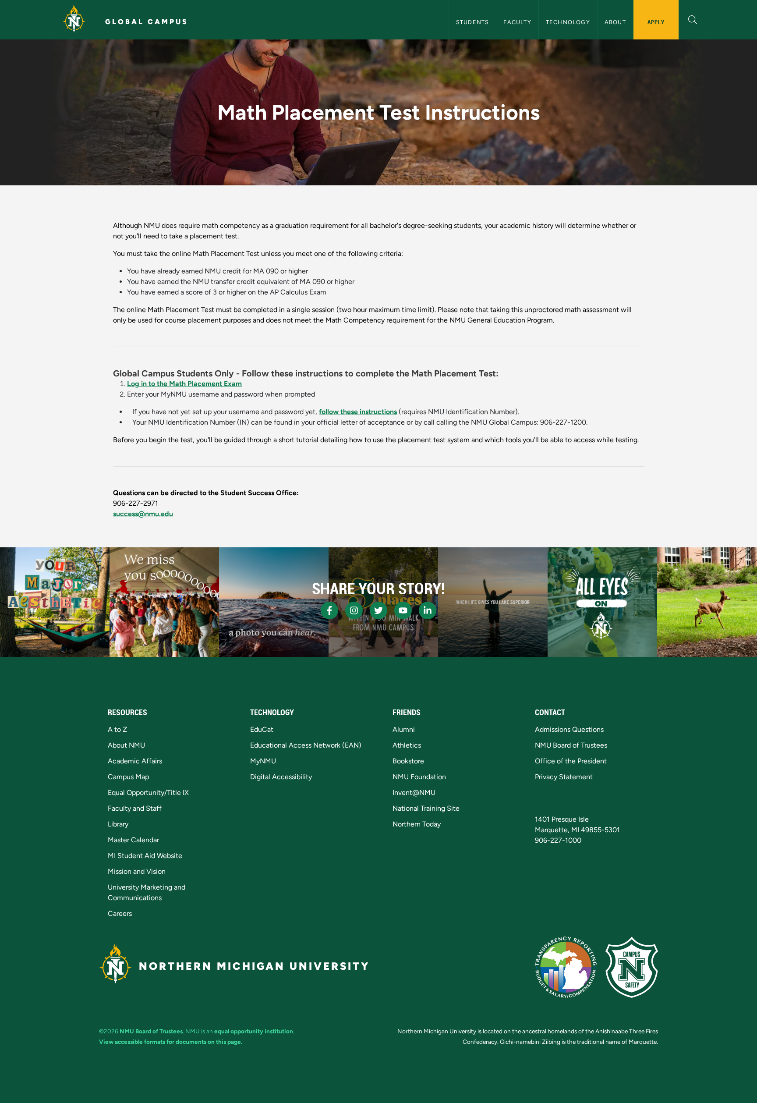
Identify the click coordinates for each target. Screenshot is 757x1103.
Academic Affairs (135, 761)
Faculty (517, 22)
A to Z (117, 729)
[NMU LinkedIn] (427, 610)
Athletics (407, 745)
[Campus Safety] (631, 967)
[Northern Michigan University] (74, 19)
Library (118, 824)
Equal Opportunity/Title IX (148, 792)
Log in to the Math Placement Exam (184, 383)
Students (472, 22)
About (615, 22)
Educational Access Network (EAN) (305, 745)
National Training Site (426, 808)
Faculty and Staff (135, 808)
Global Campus (146, 22)
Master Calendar (133, 840)
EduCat (261, 729)
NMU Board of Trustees (571, 745)
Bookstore (408, 761)
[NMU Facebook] (329, 610)
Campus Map (128, 777)
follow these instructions (358, 412)
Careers (120, 913)
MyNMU (263, 761)
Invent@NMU (414, 792)
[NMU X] (378, 610)
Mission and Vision (137, 871)
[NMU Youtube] (403, 610)
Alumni (404, 729)
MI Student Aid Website (145, 855)
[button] (693, 18)
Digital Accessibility (281, 777)
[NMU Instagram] (354, 610)
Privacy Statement (564, 777)
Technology (568, 22)
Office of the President (571, 761)
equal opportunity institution (253, 1031)
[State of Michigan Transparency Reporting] (566, 967)
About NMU (126, 745)
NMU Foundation (419, 777)
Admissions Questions (569, 729)
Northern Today (417, 824)
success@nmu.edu (143, 514)
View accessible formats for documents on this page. (170, 1041)
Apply (656, 22)
